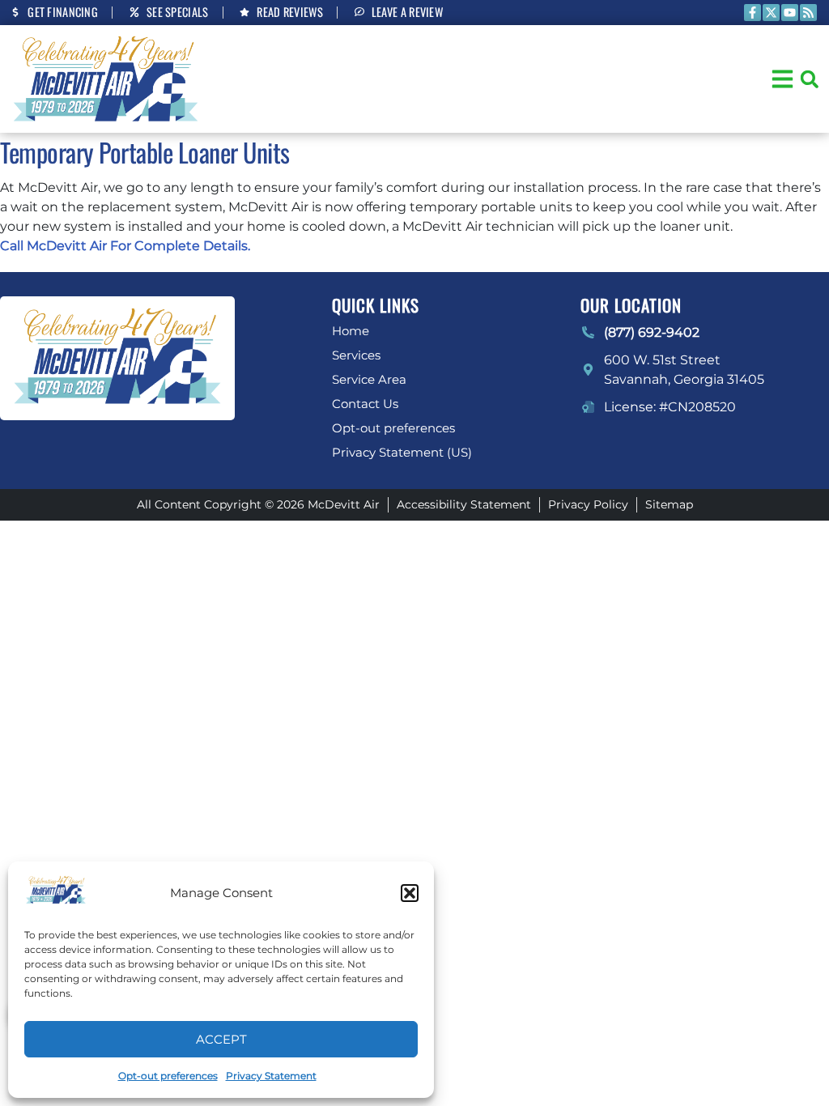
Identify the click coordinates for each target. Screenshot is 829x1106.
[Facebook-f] (752, 12)
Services (356, 355)
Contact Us (365, 403)
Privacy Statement (271, 1076)
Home (350, 330)
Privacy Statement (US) (402, 452)
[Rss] (808, 12)
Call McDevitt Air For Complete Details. (125, 245)
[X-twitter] (771, 12)
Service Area (369, 379)
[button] (410, 893)
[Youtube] (789, 12)
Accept (221, 1039)
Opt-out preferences (168, 1076)
